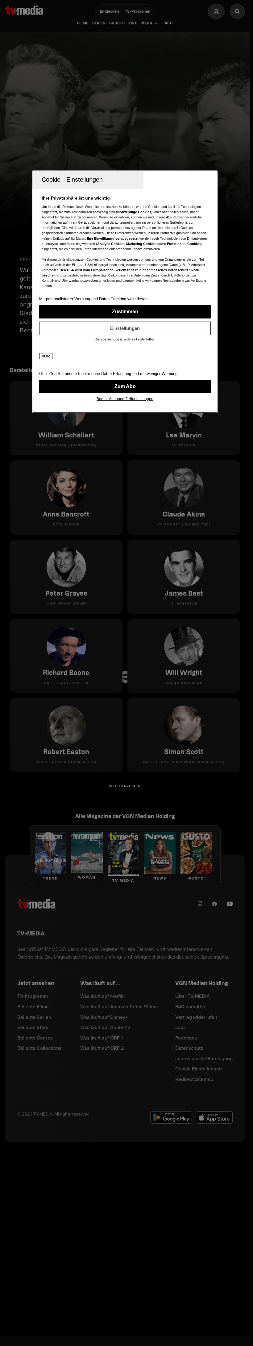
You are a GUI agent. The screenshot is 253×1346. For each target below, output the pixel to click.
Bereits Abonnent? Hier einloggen (125, 398)
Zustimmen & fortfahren (125, 311)
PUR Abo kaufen (125, 386)
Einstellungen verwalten (125, 328)
